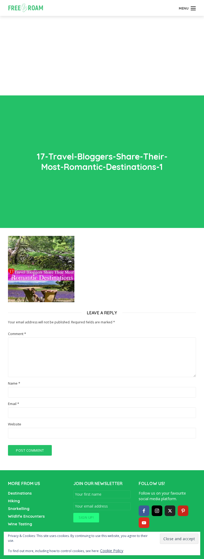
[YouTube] (144, 522)
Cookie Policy (111, 550)
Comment (17, 334)
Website (14, 424)
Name (14, 383)
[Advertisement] (102, 56)
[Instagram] (157, 510)
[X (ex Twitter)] (170, 510)
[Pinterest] (183, 510)
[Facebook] (144, 510)
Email (13, 404)
